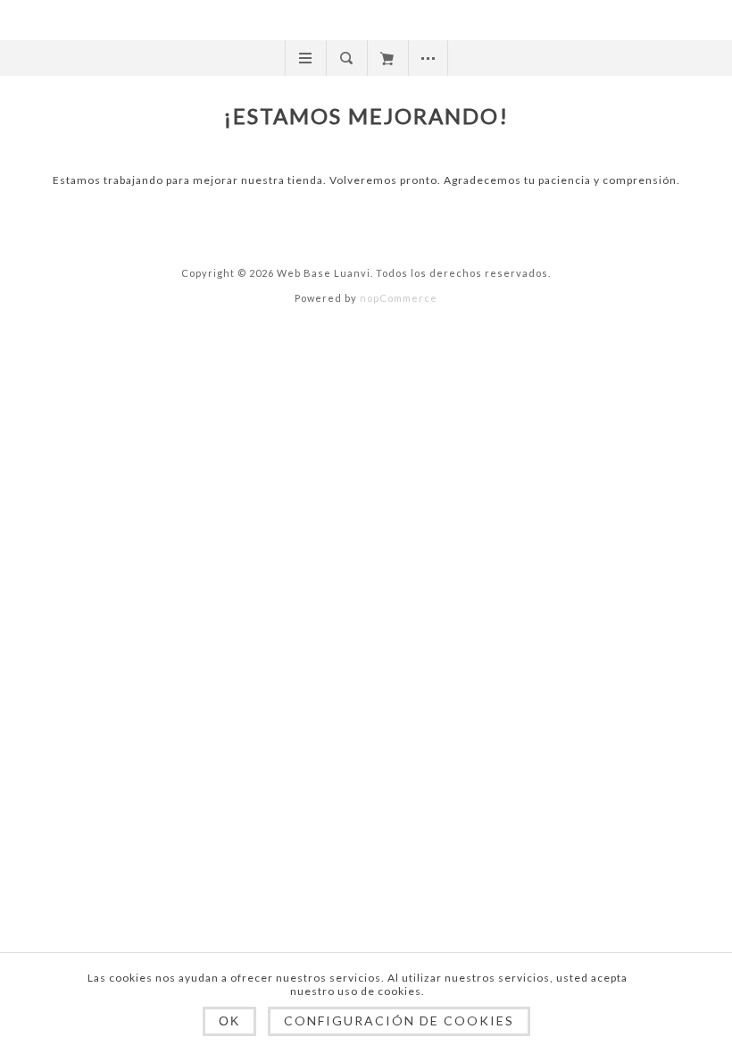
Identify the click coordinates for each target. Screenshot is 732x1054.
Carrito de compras (387, 58)
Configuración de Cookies (399, 1020)
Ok (229, 1021)
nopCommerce (398, 298)
